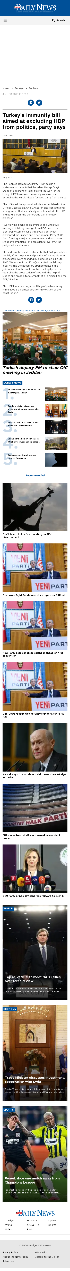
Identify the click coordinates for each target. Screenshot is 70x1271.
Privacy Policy (10, 1252)
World (8, 1225)
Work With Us (43, 1252)
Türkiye (19, 88)
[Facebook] (31, 103)
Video (8, 1229)
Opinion (52, 1221)
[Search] (53, 20)
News (6, 88)
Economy (32, 1221)
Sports (52, 1225)
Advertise (8, 1261)
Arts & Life (33, 1225)
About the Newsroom (15, 1257)
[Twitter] (39, 103)
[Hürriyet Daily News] (35, 8)
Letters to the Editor (47, 1257)
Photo (30, 1229)
